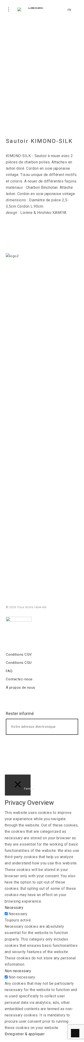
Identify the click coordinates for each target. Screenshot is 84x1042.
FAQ (9, 671)
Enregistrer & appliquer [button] (25, 1034)
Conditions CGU (19, 663)
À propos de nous (20, 687)
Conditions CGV (19, 654)
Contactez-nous (19, 679)
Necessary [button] (14, 907)
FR (69, 10)
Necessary (18, 914)
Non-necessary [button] (18, 971)
